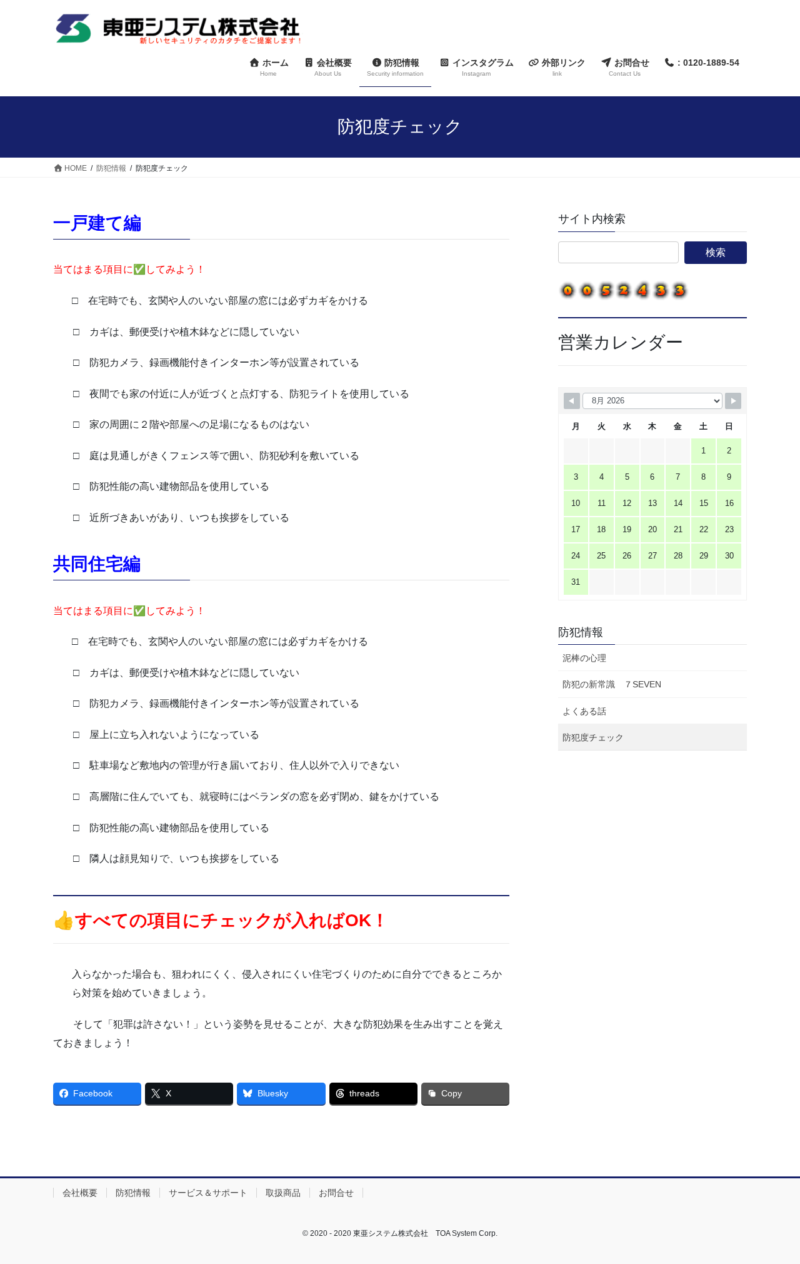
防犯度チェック (593, 737)
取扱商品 (283, 1193)
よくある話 (584, 711)
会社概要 (80, 1193)
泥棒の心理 (584, 658)
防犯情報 (580, 632)
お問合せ (336, 1193)
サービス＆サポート (208, 1193)
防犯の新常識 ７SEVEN (611, 684)
